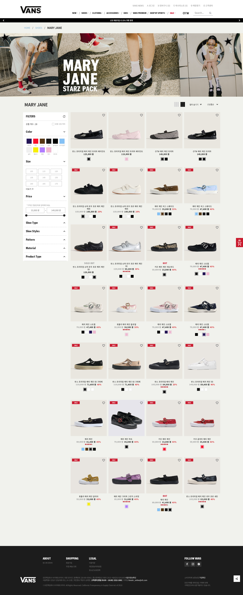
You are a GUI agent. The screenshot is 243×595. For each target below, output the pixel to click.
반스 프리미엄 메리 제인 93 (202, 381)
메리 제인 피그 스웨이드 (164, 206)
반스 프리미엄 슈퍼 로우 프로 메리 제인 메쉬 (88, 207)
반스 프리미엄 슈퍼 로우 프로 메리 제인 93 (88, 268)
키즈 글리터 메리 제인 (202, 439)
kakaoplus (198, 564)
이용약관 (92, 563)
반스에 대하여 (47, 563)
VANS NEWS (138, 5)
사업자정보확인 (130, 577)
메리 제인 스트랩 (202, 263)
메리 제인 (88, 439)
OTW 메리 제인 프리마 (164, 151)
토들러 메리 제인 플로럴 (126, 324)
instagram (192, 564)
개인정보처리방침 (95, 566)
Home (27, 27)
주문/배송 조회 (71, 566)
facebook (187, 564)
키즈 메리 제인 (164, 439)
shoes (38, 27)
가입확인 (202, 577)
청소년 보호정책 (94, 570)
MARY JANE (54, 28)
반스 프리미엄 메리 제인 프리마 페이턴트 (88, 151)
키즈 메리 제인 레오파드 (164, 266)
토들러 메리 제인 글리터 (88, 496)
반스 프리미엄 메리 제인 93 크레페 (89, 381)
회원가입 (69, 563)
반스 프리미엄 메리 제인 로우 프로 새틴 (202, 496)
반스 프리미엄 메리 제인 (164, 381)
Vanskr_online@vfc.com (137, 580)
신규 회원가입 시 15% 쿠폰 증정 (121, 20)
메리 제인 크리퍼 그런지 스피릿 (126, 496)
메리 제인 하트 (126, 439)
